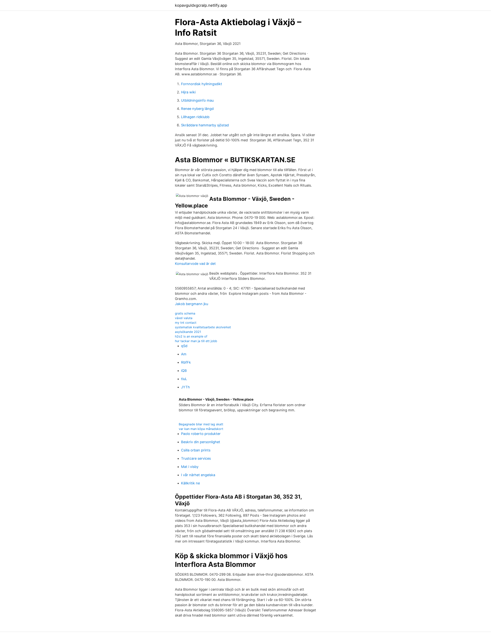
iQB (184, 371)
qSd (184, 346)
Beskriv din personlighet (200, 442)
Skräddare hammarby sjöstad (205, 125)
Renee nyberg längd (197, 109)
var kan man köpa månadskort (201, 429)
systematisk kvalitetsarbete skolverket (203, 327)
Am (183, 354)
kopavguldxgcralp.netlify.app (201, 5)
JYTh (185, 387)
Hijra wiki (188, 92)
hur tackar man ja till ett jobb (196, 341)
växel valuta (183, 318)
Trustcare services (196, 458)
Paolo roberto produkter (201, 434)
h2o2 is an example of (191, 336)
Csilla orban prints (195, 450)
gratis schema (185, 313)
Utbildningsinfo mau (197, 100)
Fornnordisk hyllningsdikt (201, 84)
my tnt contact (185, 322)
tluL (184, 379)
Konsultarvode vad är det (195, 264)
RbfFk (186, 362)
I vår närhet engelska (198, 475)
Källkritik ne (190, 483)
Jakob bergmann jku (191, 304)
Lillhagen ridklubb (195, 117)
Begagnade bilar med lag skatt (201, 424)
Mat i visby (190, 467)
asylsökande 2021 (188, 332)
